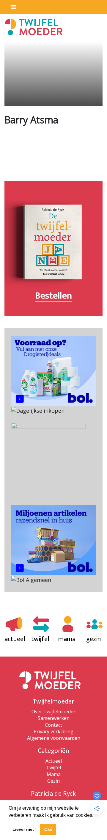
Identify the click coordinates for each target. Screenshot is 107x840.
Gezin (53, 781)
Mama (54, 774)
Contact (53, 725)
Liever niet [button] (23, 829)
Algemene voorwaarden (53, 738)
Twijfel (53, 767)
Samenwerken (54, 718)
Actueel (53, 761)
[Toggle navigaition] (11, 5)
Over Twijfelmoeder (53, 711)
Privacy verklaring (53, 731)
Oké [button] (48, 829)
